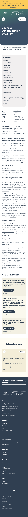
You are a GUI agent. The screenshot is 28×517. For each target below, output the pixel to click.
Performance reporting (7, 435)
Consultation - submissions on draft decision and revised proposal (13, 86)
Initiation (5, 60)
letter (9, 195)
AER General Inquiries (19, 133)
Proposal (5, 70)
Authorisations (5, 437)
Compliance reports (7, 430)
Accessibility (4, 501)
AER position (6, 65)
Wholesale (4, 423)
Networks (4, 426)
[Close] (26, 2)
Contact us (4, 454)
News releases (5, 483)
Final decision (7, 92)
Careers (4, 452)
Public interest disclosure (7, 511)
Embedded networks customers (10, 406)
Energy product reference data (9, 408)
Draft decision (7, 75)
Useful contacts (5, 413)
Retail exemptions (6, 439)
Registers (14, 47)
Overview (8, 57)
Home (3, 47)
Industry (8, 47)
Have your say (5, 463)
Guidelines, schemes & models (10, 432)
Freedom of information (7, 508)
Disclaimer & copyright (7, 504)
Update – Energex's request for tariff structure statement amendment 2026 (13, 98)
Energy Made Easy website (8, 415)
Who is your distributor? (8, 404)
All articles (4, 481)
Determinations (22, 47)
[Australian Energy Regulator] (14, 13)
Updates (5, 103)
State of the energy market (8, 473)
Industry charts (5, 444)
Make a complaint (6, 411)
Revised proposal (8, 80)
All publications (6, 471)
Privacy (3, 506)
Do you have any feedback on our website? (13, 381)
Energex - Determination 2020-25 (13, 359)
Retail (3, 428)
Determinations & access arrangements (12, 442)
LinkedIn (14, 491)
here (22, 162)
